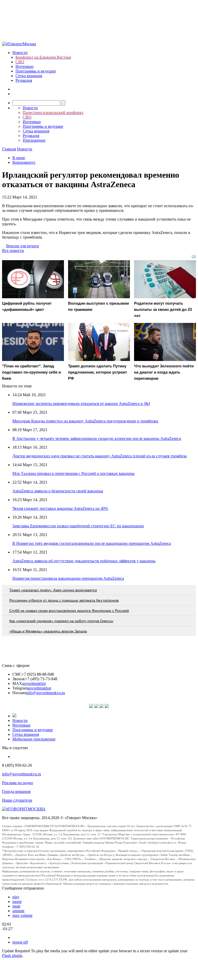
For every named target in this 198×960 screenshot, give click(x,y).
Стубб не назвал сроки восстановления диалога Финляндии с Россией (69, 611)
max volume (22, 915)
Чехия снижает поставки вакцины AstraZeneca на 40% (60, 508)
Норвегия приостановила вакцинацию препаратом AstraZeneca (68, 578)
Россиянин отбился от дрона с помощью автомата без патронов (64, 600)
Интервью (24, 66)
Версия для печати (22, 246)
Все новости (13, 250)
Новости (20, 52)
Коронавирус (24, 162)
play (15, 897)
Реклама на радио (17, 783)
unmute (18, 911)
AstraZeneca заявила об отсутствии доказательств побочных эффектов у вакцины (83, 561)
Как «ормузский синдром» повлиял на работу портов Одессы (61, 621)
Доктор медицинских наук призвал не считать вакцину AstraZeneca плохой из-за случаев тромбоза (99, 456)
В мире (18, 158)
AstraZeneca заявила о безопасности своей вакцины (57, 491)
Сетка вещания (28, 76)
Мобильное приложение (33, 739)
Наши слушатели (17, 800)
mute (16, 906)
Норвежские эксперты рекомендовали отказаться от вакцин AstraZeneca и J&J (81, 403)
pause (17, 901)
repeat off (20, 942)
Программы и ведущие (35, 71)
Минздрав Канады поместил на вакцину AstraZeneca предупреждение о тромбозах (85, 421)
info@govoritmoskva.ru (45, 693)
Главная (9, 149)
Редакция (23, 80)
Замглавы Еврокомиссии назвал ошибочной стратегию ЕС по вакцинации (78, 526)
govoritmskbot (34, 683)
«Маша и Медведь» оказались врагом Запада (48, 631)
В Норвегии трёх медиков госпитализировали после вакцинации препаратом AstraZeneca (91, 543)
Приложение (34, 140)
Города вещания (16, 791)
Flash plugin (12, 955)
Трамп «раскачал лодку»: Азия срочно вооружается (53, 590)
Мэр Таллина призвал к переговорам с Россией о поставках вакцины (73, 473)
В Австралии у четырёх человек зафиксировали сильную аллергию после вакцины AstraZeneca (96, 438)
